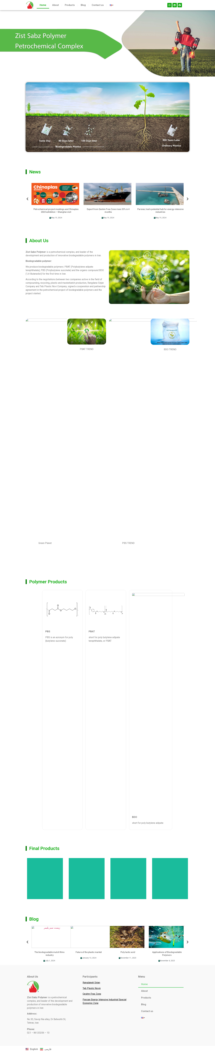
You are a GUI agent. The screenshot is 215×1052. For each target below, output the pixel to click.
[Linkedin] (174, 5)
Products (70, 5)
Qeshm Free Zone (92, 993)
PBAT (92, 631)
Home (43, 5)
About (55, 5)
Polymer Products (48, 581)
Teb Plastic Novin (92, 988)
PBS (47, 631)
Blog (83, 5)
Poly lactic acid (128, 952)
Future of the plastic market (89, 952)
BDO (134, 817)
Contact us (98, 5)
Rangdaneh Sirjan (91, 982)
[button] (27, 199)
